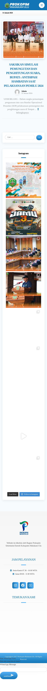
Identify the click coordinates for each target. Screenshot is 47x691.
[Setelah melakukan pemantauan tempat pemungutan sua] (23, 473)
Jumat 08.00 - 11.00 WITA (24, 574)
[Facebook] (23, 585)
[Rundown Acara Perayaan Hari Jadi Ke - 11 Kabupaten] (23, 180)
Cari (39, 137)
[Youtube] (30, 585)
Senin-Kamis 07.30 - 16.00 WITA (25, 570)
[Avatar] (17, 91)
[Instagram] (15, 585)
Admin (24, 91)
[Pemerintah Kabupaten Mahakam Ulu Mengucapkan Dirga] (23, 399)
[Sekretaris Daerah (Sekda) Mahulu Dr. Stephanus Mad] (23, 436)
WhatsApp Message (8, 664)
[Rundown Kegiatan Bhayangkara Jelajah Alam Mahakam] (23, 217)
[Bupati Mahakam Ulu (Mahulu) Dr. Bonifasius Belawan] (23, 253)
